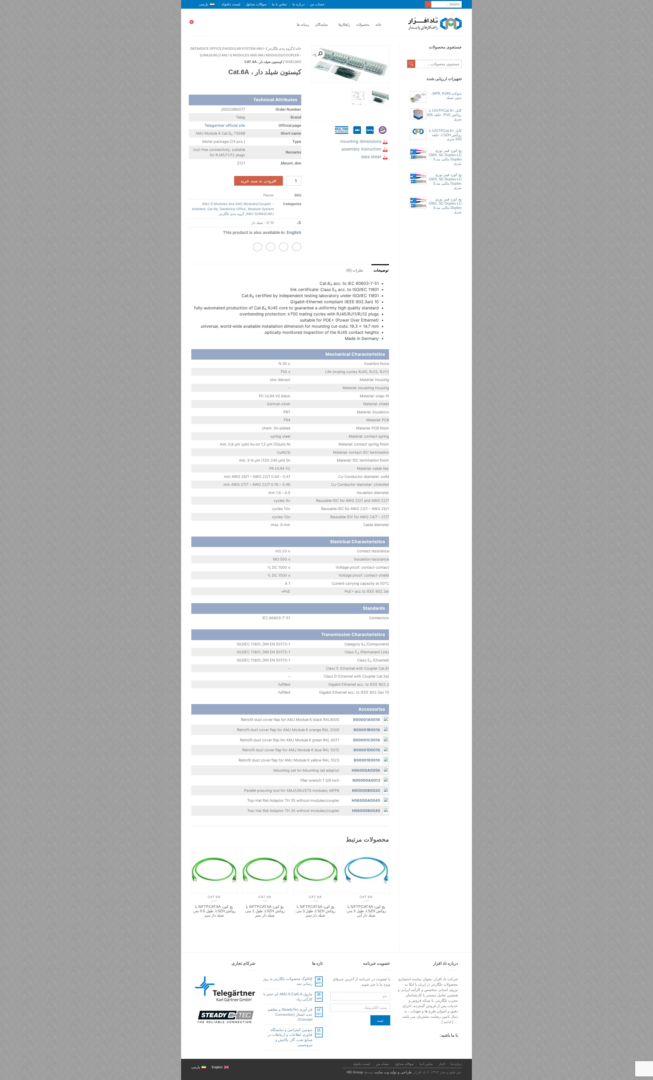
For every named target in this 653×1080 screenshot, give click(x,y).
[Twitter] (446, 1045)
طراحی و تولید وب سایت (393, 1072)
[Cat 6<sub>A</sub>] (369, 134)
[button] (296, 247)
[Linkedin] (419, 1045)
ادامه (447, 1022)
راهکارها (344, 25)
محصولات (362, 25)
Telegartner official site (225, 125)
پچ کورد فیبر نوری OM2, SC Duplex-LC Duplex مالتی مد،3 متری (445, 205)
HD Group (355, 1072)
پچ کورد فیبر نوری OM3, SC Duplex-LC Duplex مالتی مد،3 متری (445, 181)
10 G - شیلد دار (262, 223)
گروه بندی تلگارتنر (280, 48)
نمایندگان (321, 25)
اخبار (442, 1064)
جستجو (411, 64)
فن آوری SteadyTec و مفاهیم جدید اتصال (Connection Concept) (290, 1014)
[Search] (428, 4)
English (294, 232)
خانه (378, 25)
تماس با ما (279, 4)
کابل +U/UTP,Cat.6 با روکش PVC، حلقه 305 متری (444, 114)
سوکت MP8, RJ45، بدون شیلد (446, 95)
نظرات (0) (354, 270)
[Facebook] (455, 1045)
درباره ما (298, 4)
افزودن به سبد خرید (259, 180)
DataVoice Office (206, 48)
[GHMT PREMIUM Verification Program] (382, 134)
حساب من (317, 4)
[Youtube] (410, 1045)
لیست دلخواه (231, 4)
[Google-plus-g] (437, 1045)
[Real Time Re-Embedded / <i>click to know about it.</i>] (342, 134)
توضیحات (380, 270)
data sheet (371, 156)
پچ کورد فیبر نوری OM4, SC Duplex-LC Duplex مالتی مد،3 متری (445, 156)
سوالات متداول (256, 4)
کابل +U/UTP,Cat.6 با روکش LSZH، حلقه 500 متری (445, 135)
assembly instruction (361, 148)
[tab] (377, 269)
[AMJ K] (357, 134)
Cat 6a (212, 209)
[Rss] (428, 1045)
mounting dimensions (360, 141)
